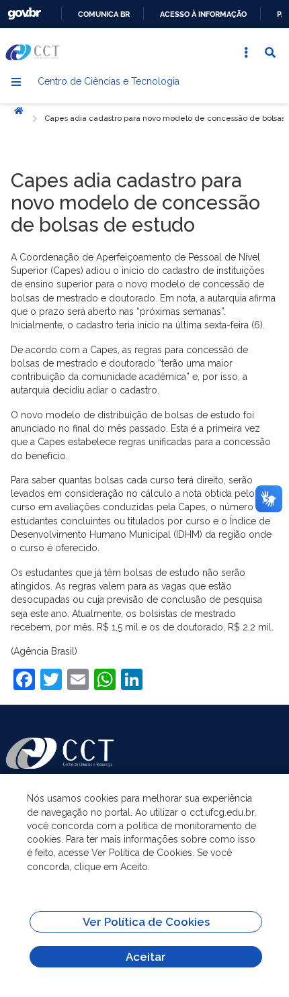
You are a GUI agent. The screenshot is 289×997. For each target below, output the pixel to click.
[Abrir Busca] (270, 52)
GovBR (24, 13)
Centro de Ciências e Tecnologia (108, 81)
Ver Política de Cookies (146, 922)
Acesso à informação (203, 14)
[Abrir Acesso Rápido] (246, 52)
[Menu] (16, 82)
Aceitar (146, 956)
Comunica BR (104, 14)
